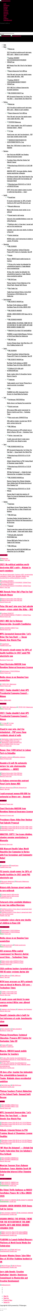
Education (6, 244)
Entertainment (8, 20)
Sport (5, 15)
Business (6, 5)
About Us (6, 1296)
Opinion (6, 12)
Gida (5, 4)
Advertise (6, 1298)
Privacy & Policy (8, 1300)
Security (6, 13)
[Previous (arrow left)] (0, 1310)
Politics (6, 10)
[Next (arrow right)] (2, 1310)
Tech (5, 17)
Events (6, 7)
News (5, 47)
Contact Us (7, 1302)
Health (5, 9)
